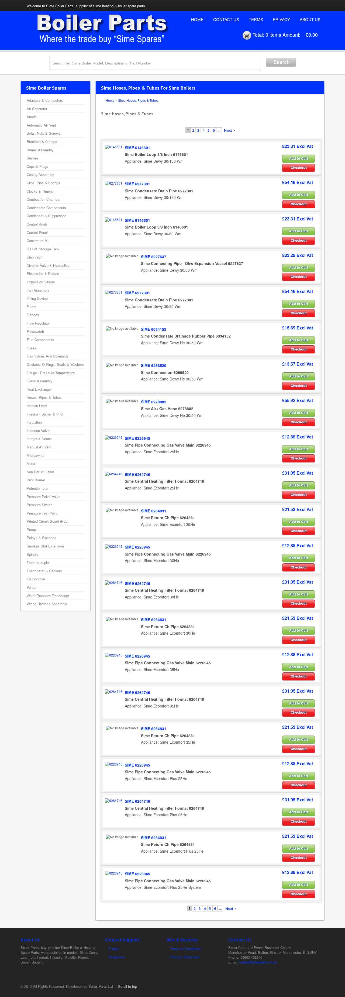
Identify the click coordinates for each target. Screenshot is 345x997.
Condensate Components (46, 207)
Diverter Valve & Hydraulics (48, 265)
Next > (229, 130)
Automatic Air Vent (41, 125)
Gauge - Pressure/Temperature (51, 372)
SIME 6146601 (137, 147)
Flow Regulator (38, 323)
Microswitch (36, 455)
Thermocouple (38, 562)
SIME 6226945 (137, 438)
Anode (32, 116)
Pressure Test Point (42, 513)
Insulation (34, 422)
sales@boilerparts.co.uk (258, 962)
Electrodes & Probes (43, 273)
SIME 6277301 (137, 183)
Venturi (32, 587)
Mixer (31, 463)
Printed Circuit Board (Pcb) (47, 521)
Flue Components (40, 339)
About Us (310, 19)
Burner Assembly (40, 149)
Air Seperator (37, 108)
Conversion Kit (38, 240)
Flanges (33, 314)
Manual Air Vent (39, 447)
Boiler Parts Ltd (100, 986)
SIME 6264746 (137, 474)
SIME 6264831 (153, 510)
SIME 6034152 (153, 329)
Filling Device (37, 298)
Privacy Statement (184, 956)
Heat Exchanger (39, 389)
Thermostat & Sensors (44, 570)
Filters (31, 306)
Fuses (31, 348)
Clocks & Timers (40, 191)
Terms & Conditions (185, 948)
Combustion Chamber (43, 199)
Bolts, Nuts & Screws (43, 133)
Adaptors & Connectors (45, 100)
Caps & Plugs (37, 166)
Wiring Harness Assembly (47, 603)
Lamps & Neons (39, 438)
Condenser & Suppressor (46, 215)
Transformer (36, 578)
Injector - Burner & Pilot (45, 414)
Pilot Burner (36, 479)
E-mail (114, 948)
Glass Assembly (40, 380)
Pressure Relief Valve (43, 496)
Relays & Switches (41, 537)
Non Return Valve (40, 471)
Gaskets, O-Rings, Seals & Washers (55, 364)
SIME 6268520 (153, 365)
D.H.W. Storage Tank (43, 248)
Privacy (281, 19)
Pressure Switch (39, 504)
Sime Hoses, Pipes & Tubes (138, 100)
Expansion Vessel (41, 281)
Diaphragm (35, 257)
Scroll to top (127, 986)
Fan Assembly (38, 290)
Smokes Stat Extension (45, 546)
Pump (31, 529)
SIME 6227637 (153, 256)
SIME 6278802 (153, 401)
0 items (273, 34)
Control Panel (37, 232)
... (219, 130)
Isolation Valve (38, 430)
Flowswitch (35, 331)
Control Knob (37, 224)
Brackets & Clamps (42, 141)
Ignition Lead (37, 405)
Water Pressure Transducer (48, 595)
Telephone (117, 956)
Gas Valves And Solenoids (47, 356)
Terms (256, 19)
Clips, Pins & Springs (43, 182)
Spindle (32, 554)
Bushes (33, 158)
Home (197, 19)
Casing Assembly (40, 174)
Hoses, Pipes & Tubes (44, 397)
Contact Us (226, 19)
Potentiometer (38, 488)
